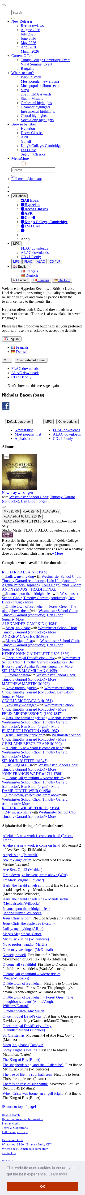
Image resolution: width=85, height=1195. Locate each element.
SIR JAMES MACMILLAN (30, 671)
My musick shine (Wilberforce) (26, 939)
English (22, 280)
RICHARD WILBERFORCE (31, 808)
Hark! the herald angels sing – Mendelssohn (38, 718)
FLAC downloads (34, 248)
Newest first (24, 430)
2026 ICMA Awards (36, 94)
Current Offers (22, 56)
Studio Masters (32, 98)
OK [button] (42, 1186)
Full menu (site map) (26, 179)
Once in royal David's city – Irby (30, 658)
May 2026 (28, 43)
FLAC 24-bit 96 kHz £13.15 (22, 516)
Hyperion (28, 128)
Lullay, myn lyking (20, 576)
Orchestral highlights (36, 103)
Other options (67, 421)
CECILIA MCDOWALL (27, 701)
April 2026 (29, 47)
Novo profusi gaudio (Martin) (25, 944)
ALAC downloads (35, 253)
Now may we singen (17, 493)
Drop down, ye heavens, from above (33, 795)
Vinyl (25, 90)
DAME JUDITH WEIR (26, 791)
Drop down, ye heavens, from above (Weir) (35, 875)
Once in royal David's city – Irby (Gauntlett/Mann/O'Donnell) (27, 1028)
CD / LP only (31, 257)
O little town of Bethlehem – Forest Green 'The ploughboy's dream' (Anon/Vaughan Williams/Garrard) (38, 1001)
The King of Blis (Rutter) (21, 1060)
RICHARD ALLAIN (24, 572)
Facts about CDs (12, 1140)
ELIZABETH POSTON (30, 731)
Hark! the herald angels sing (23, 885)
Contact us (9, 1153)
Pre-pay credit (11, 1123)
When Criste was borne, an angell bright (33, 1093)
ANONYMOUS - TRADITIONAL (29, 589)
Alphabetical (24, 439)
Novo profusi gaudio (21, 688)
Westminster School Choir (28, 497)
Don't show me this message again (33, 386)
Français (31, 271)
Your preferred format (31, 360)
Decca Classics (32, 133)
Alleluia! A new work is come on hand (34, 748)
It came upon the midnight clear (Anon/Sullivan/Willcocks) (26, 911)
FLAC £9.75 (30, 511)
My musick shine (18, 812)
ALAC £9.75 (50, 511)
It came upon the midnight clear (29, 594)
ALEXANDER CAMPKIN (29, 624)
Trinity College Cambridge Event (45, 60)
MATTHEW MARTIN (26, 684)
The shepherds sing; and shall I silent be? (33, 1065)
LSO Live (28, 150)
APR (24, 137)
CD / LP (55, 261)
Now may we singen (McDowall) (28, 950)
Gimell (26, 141)
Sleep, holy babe (18, 628)
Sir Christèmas (13, 1035)
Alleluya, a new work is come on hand (31, 845)
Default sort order (19, 421)
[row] (42, 505)
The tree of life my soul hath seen (27, 1074)
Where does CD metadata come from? (26, 1148)
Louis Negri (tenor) (56, 585)
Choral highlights (34, 116)
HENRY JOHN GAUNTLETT (35, 654)
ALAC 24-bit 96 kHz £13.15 (22, 521)
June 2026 (28, 38)
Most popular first (28, 434)
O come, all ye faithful (19, 964)
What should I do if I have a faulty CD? (27, 1144)
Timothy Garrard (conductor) (23, 581)
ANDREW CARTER (25, 636)
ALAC (41, 261)
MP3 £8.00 (11, 511)
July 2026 (28, 34)
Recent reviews (32, 26)
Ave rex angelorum (17, 860)
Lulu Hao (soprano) (61, 581)
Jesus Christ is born (17, 918)
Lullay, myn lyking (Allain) (23, 929)
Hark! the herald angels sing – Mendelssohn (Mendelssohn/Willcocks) (35, 901)
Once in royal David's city (22, 1016)
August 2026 (30, 30)
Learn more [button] (58, 1174)
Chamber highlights (35, 107)
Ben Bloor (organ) (34, 501)
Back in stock (31, 77)
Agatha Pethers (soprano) (21, 585)
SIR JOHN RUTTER (24, 761)
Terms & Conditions (15, 1128)
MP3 (16, 244)
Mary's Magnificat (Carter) (22, 934)
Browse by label (23, 124)
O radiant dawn (17, 675)
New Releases (22, 21)
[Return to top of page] (19, 1107)
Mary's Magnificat (19, 641)
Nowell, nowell (14, 955)
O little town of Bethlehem (22, 983)
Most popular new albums (40, 81)
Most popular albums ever (40, 86)
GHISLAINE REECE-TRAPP (32, 744)
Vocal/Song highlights (37, 120)
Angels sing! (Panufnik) (20, 855)
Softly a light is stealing (20, 1050)
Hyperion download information (22, 1119)
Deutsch (31, 275)
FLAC (28, 261)
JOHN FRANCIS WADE (32, 774)
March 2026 (30, 51)
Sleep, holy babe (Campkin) (23, 1045)
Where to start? (22, 73)
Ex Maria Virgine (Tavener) (23, 880)
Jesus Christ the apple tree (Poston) (29, 923)
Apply (25, 239)
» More (57, 553)
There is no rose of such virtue (25, 1084)
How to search (11, 1115)
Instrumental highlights (38, 111)
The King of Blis (18, 765)
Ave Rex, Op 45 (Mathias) (22, 870)
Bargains (27, 68)
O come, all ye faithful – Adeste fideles (35, 778)
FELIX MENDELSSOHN (32, 714)
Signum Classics (33, 154)
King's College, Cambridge (41, 146)
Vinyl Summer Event (36, 64)
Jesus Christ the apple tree (25, 735)
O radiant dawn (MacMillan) (24, 1011)
